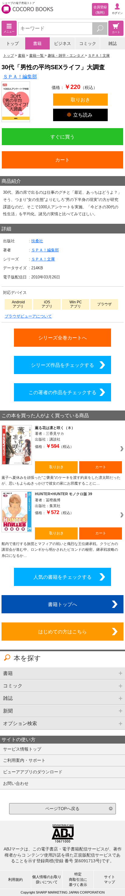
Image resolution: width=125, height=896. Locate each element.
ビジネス (62, 43)
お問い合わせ (16, 783)
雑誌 (112, 43)
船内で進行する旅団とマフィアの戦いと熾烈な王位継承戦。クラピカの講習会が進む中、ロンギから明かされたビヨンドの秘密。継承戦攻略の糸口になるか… (60, 550)
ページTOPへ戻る (62, 808)
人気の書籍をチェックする (62, 577)
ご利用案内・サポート (24, 760)
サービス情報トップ (22, 749)
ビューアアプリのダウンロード (32, 771)
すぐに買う (62, 136)
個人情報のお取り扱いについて (46, 879)
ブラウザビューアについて (28, 316)
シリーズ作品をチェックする (62, 365)
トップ (12, 43)
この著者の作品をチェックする (62, 392)
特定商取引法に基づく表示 (78, 879)
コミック (87, 43)
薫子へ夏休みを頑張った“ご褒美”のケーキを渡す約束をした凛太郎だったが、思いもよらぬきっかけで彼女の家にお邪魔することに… (61, 480)
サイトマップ (109, 879)
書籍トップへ (62, 604)
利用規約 (15, 879)
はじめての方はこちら (62, 631)
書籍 (37, 43)
